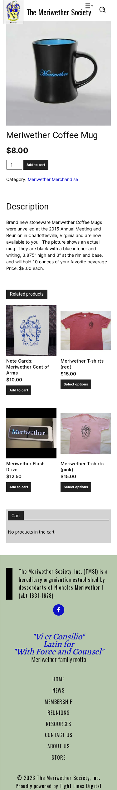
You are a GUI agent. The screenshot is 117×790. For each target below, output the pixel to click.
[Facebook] (58, 610)
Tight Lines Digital (80, 786)
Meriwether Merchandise (53, 179)
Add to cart (36, 165)
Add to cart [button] (18, 390)
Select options (76, 384)
